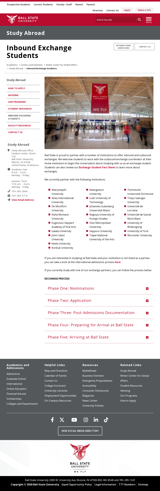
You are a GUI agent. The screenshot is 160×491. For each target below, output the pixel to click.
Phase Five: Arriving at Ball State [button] (78, 337)
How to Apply (16, 88)
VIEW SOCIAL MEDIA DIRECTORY (80, 431)
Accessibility (89, 385)
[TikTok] (106, 419)
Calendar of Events (56, 375)
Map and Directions (56, 370)
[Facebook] (52, 419)
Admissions (13, 374)
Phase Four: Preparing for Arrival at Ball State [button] (91, 324)
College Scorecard (55, 385)
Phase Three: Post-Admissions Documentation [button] (91, 312)
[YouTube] (74, 419)
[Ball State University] (80, 458)
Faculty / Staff (64, 4)
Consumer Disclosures (95, 390)
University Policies (93, 405)
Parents (91, 4)
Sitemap (143, 484)
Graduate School (16, 379)
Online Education (16, 388)
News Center (90, 400)
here (118, 262)
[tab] (99, 288)
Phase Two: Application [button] (69, 300)
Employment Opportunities (60, 395)
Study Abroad (26, 32)
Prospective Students (18, 4)
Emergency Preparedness (97, 380)
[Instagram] (86, 419)
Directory (98, 10)
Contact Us (112, 10)
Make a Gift (144, 10)
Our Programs (17, 101)
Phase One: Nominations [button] (71, 288)
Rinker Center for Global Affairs (61, 64)
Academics (12, 64)
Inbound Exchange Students (19, 117)
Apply (127, 10)
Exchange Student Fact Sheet (97, 167)
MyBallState (89, 370)
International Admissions (123, 46)
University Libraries (56, 390)
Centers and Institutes (32, 64)
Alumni (79, 4)
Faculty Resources (19, 125)
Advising (13, 95)
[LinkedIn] (96, 419)
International (14, 384)
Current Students (43, 4)
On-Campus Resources (58, 400)
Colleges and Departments (22, 403)
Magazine (88, 395)
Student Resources (20, 108)
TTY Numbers (127, 484)
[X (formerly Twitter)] (61, 419)
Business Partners (93, 375)
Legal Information (105, 484)
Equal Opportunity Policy (77, 484)
